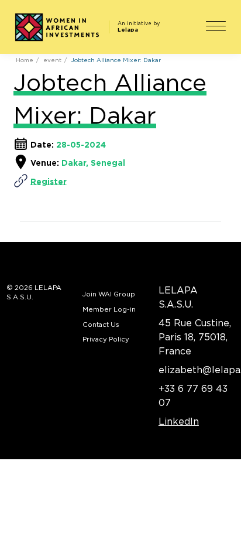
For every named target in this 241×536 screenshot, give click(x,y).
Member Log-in (109, 309)
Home (24, 60)
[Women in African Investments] (56, 27)
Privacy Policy (105, 339)
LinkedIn (179, 421)
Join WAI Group (108, 294)
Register (48, 181)
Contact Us (100, 325)
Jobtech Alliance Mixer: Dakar (116, 60)
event (52, 60)
